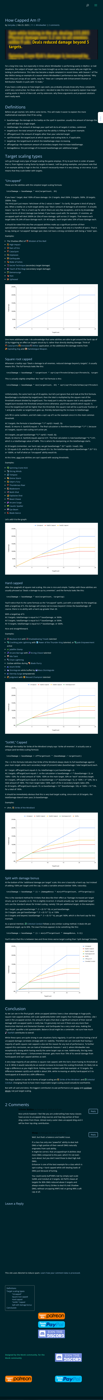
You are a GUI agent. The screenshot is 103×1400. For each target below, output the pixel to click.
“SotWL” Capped (18, 1302)
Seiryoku (11, 25)
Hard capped (17, 1299)
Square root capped (20, 1297)
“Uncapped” (17, 1294)
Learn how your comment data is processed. (60, 1273)
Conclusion (11, 1307)
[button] (100, 117)
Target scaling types (16, 1291)
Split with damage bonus (22, 1305)
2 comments (54, 25)
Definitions (11, 1288)
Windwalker (41, 25)
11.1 (33, 25)
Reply (93, 1111)
